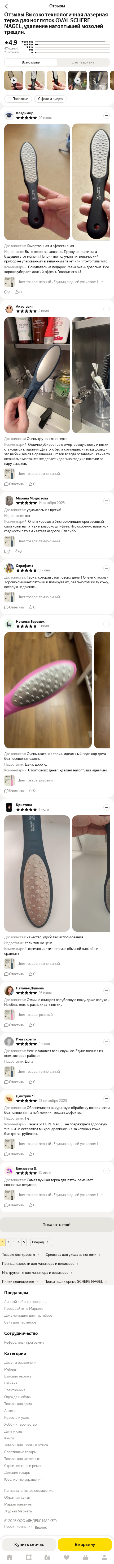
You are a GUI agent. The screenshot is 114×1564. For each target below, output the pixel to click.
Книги (9, 1438)
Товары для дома (18, 1404)
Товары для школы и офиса (26, 1445)
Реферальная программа (24, 1342)
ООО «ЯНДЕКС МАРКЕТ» (37, 1521)
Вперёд (38, 1242)
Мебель (10, 1369)
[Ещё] (106, 115)
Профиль (104, 1557)
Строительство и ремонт (24, 1466)
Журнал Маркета (18, 1511)
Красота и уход (16, 1418)
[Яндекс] (40, 1527)
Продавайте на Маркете (23, 1309)
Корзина (85, 1557)
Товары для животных (22, 1459)
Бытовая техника (18, 1376)
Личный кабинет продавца (25, 1302)
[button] (7, 6)
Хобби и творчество (20, 1424)
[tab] (13, 80)
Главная (9, 1557)
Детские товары (17, 1473)
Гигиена (10, 1383)
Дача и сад (13, 1431)
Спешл (28, 1557)
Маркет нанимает (18, 1504)
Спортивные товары (20, 1452)
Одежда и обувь (17, 1397)
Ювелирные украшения (23, 1479)
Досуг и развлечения (21, 1363)
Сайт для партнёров (20, 1322)
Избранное (66, 1557)
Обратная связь (17, 1497)
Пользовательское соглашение (28, 1491)
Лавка (47, 1557)
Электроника (14, 1390)
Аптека (10, 1411)
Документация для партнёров (28, 1315)
